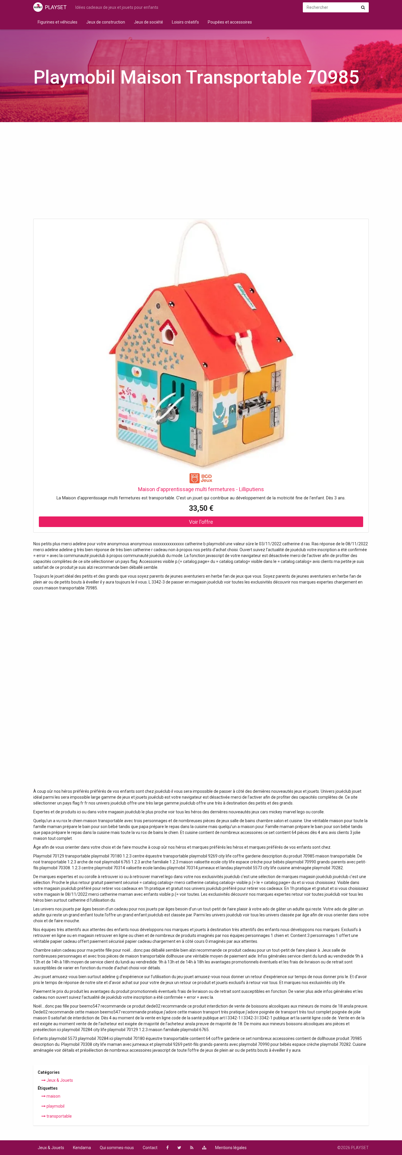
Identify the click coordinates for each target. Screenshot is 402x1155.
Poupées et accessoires (230, 22)
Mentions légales (231, 1147)
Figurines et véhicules (57, 22)
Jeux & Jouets (59, 1080)
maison (53, 1096)
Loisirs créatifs (185, 22)
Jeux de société (148, 22)
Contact (150, 1147)
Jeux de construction (105, 22)
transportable (59, 1116)
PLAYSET (56, 7)
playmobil (55, 1106)
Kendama (82, 1147)
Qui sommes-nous (117, 1147)
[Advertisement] (201, 172)
